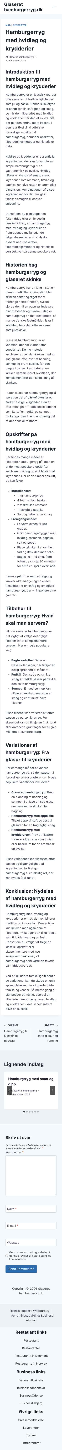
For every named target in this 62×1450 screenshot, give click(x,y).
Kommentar (15, 1152)
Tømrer (31, 1435)
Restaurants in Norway (31, 1363)
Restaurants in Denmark (31, 1355)
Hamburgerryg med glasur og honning (48, 1033)
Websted (13, 1242)
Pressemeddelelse (31, 1420)
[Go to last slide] (9, 1090)
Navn (12, 1209)
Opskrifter (20, 25)
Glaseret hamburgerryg (21, 57)
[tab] (24, 1112)
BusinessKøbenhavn (31, 1388)
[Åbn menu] (54, 7)
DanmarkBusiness (31, 1380)
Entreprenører (31, 1443)
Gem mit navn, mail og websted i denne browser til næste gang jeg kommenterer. (30, 1256)
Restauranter (31, 1348)
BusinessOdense (31, 1395)
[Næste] (52, 1090)
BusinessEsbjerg (31, 1403)
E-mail (12, 1225)
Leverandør (31, 1427)
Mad (8, 25)
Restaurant (31, 1340)
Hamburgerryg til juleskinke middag (15, 1033)
